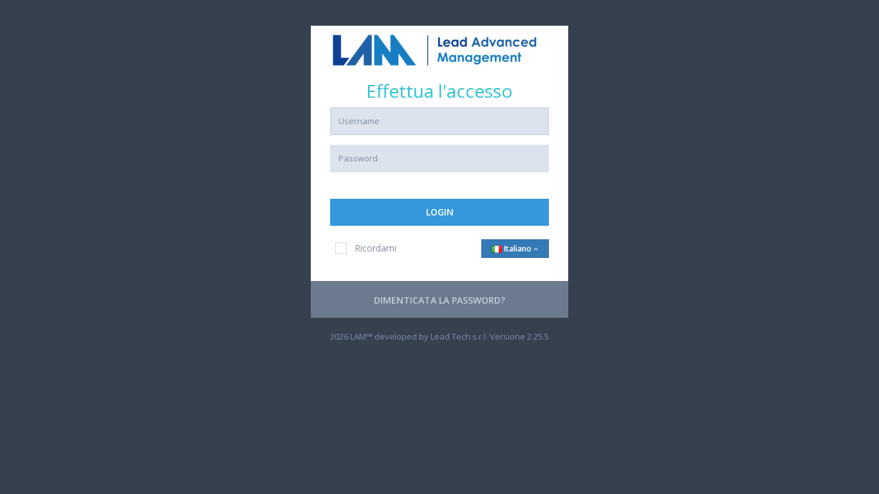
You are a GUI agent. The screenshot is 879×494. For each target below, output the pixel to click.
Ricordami (375, 248)
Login (440, 212)
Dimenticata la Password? (439, 300)
